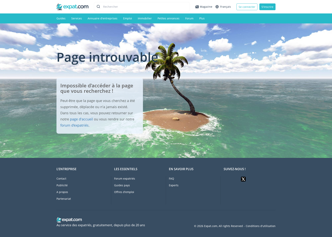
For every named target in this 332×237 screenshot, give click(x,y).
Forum (189, 18)
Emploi (127, 18)
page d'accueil (81, 119)
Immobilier (145, 18)
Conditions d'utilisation (261, 226)
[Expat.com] (72, 6)
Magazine (206, 6)
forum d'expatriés (74, 125)
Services (76, 18)
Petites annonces (168, 18)
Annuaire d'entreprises (102, 18)
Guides (61, 18)
